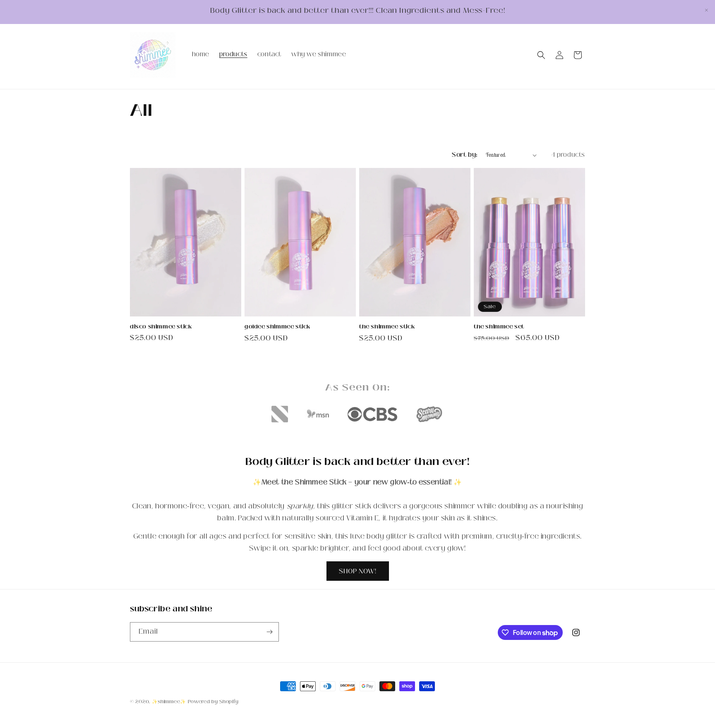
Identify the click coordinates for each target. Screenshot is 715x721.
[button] (541, 55)
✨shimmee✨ (169, 701)
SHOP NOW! (358, 571)
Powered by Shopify (213, 701)
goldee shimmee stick (277, 327)
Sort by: (464, 155)
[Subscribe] (269, 632)
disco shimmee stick (161, 327)
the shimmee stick (387, 327)
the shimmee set (499, 327)
